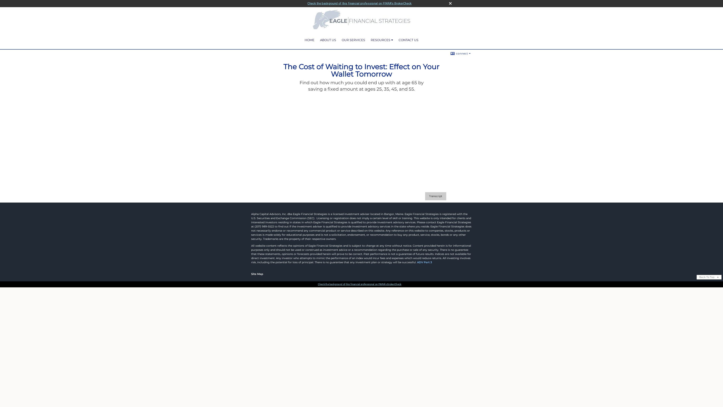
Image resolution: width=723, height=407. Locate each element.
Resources (380, 40)
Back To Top (707, 277)
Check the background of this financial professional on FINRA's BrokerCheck (359, 3)
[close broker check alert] (450, 3)
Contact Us (408, 40)
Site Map (257, 274)
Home (309, 40)
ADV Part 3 (424, 262)
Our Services (353, 40)
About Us (328, 40)
